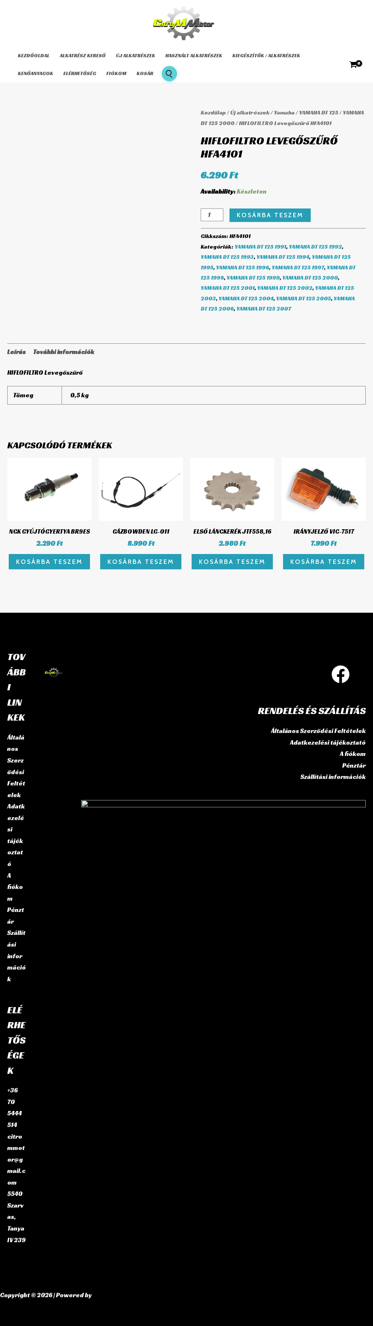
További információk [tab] (63, 352)
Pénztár (354, 765)
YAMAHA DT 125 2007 (263, 308)
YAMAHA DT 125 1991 (260, 246)
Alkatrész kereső (83, 55)
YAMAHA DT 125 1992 (315, 246)
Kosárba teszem (270, 215)
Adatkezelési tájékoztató (328, 742)
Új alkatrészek (135, 55)
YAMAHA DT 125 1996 (242, 267)
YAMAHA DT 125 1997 (298, 267)
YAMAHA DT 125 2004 (246, 298)
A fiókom (15, 886)
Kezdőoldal (34, 55)
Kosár (145, 73)
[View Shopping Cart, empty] (353, 64)
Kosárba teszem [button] (49, 561)
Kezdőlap (213, 112)
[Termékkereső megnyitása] (169, 73)
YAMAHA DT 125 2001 (228, 287)
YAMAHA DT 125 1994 (282, 256)
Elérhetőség (79, 73)
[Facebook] (340, 674)
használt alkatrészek (193, 55)
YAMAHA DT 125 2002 (285, 287)
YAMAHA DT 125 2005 (303, 298)
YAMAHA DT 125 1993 (227, 256)
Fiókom (116, 73)
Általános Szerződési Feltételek (318, 731)
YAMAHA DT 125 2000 (310, 277)
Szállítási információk (16, 956)
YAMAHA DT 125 (318, 112)
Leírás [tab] (16, 352)
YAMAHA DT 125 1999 (253, 277)
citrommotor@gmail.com (16, 1159)
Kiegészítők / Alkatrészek (266, 55)
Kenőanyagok (35, 73)
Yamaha (284, 112)
